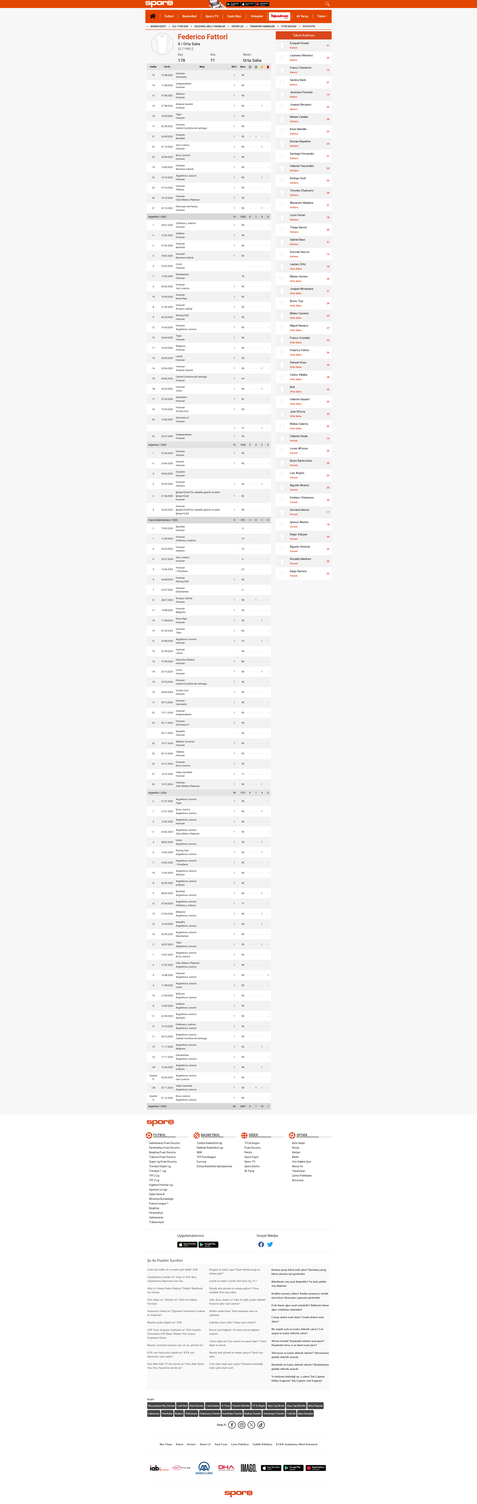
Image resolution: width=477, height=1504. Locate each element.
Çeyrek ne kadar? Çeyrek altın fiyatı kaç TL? (233, 1281)
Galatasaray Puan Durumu (164, 1143)
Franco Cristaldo (300, 340)
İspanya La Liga (158, 1189)
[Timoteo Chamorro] (282, 192)
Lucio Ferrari (297, 217)
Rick (295, 389)
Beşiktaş (154, 1208)
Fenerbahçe (156, 1212)
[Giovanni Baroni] (282, 512)
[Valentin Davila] (282, 438)
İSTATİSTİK (309, 26)
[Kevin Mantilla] (282, 131)
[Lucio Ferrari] (282, 217)
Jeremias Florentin (301, 94)
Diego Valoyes (298, 536)
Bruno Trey (296, 303)
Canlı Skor (234, 16)
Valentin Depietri (300, 401)
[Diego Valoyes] (282, 536)
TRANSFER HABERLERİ (262, 26)
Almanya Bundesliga (161, 1198)
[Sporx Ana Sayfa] (176, 4)
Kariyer (296, 1152)
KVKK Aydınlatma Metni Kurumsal (296, 1444)
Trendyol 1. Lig (157, 1170)
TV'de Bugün (252, 1143)
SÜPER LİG (237, 26)
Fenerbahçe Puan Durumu (164, 1147)
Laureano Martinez (301, 57)
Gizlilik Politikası (262, 1444)
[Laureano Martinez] (282, 57)
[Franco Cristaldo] (282, 340)
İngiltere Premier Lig (161, 1184)
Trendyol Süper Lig (160, 1166)
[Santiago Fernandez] (282, 156)
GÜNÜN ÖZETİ (158, 26)
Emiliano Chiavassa (302, 500)
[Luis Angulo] (282, 475)
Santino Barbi (298, 82)
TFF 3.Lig (154, 1180)
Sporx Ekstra (251, 1166)
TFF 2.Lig (154, 1175)
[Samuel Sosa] (282, 364)
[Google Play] (293, 1467)
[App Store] (271, 1467)
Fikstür (248, 1152)
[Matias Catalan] (282, 119)
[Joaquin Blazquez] (282, 106)
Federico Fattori (299, 352)
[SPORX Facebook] (232, 1425)
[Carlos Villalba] (282, 377)
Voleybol (257, 16)
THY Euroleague (206, 1156)
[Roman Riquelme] (282, 143)
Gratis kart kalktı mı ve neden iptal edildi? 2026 (172, 1269)
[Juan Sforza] (282, 413)
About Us (297, 1166)
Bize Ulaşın (298, 1143)
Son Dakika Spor (301, 1161)
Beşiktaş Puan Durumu (162, 1152)
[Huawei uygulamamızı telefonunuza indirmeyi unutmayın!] (262, 4)
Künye (295, 1147)
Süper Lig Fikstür (276, 1405)
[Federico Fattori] (282, 352)
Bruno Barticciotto (301, 463)
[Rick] (282, 389)
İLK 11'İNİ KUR (180, 26)
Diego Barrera (298, 573)
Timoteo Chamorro (302, 192)
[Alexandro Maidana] (282, 205)
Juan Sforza (297, 414)
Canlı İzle (291, 1413)
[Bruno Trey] (282, 303)
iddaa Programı (315, 1405)
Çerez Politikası (240, 1444)
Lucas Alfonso (299, 450)
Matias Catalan (299, 119)
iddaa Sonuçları (305, 1413)
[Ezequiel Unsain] (282, 45)
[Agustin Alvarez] (282, 487)
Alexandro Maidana (301, 205)
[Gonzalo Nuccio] (282, 254)
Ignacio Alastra (299, 524)
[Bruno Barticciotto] (282, 463)
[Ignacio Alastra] (282, 524)
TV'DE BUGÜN (288, 26)
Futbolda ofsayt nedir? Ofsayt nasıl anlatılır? (232, 1322)
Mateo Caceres (299, 315)
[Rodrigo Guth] (282, 180)
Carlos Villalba (298, 377)
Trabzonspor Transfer (273, 1413)
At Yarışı (302, 16)
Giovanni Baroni (299, 512)
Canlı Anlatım (212, 1405)
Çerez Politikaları (302, 1175)
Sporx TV (212, 16)
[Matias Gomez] (282, 278)
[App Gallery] (316, 1467)
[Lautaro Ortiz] (282, 266)
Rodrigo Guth (298, 180)
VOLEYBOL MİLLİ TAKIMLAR (209, 26)
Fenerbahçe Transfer (232, 1413)
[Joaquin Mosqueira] (282, 291)
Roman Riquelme (300, 143)
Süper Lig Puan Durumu (163, 1161)
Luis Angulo (297, 475)
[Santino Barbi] (282, 82)
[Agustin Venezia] (282, 549)
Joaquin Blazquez (301, 107)
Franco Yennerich (300, 70)
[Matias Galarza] (282, 426)
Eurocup (201, 1161)
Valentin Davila (299, 438)
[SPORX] (238, 1493)
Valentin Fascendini (302, 168)
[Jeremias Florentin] (282, 94)
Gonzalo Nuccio (299, 254)
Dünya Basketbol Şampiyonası (214, 1166)
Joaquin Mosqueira (301, 291)
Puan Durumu (252, 1147)
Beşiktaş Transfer (252, 1413)
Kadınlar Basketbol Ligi (210, 1147)
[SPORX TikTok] (261, 1425)
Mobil (295, 1156)
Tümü (321, 16)
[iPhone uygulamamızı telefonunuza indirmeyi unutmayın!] (248, 4)
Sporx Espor (251, 1156)
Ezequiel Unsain (299, 45)
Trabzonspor (156, 1222)
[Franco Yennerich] (282, 70)
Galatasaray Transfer (210, 1413)
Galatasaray (156, 1217)
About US (205, 1444)
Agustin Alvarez (299, 487)
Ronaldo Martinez (300, 561)
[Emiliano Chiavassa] (282, 499)
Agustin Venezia (300, 549)
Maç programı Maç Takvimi (161, 1405)
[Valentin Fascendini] (282, 168)
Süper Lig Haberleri (296, 1405)
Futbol (169, 16)
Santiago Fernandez (302, 156)
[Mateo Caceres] (282, 315)
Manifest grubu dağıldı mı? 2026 (164, 1322)
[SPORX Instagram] (242, 1425)
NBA (199, 1152)
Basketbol (189, 16)
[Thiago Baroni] (282, 229)
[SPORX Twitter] (251, 1425)
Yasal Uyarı (298, 1170)
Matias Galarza (299, 426)
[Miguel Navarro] (282, 328)
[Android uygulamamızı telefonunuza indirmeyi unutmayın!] (233, 4)
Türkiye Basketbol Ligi (209, 1143)
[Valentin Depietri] (282, 401)
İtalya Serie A (157, 1194)
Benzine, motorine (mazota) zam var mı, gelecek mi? (175, 1345)
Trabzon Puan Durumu (162, 1156)
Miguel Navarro (299, 328)
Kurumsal (297, 1180)
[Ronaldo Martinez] (282, 561)
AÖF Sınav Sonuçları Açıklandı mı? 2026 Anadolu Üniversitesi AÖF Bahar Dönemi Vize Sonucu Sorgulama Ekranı (174, 1334)
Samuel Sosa (298, 364)
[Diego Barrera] (282, 573)
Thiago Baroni (298, 229)
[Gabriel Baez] (282, 242)
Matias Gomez (299, 278)
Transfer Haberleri (241, 1405)
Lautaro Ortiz (298, 266)
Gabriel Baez (297, 242)
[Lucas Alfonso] (282, 450)
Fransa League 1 (158, 1203)
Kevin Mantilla (298, 131)
